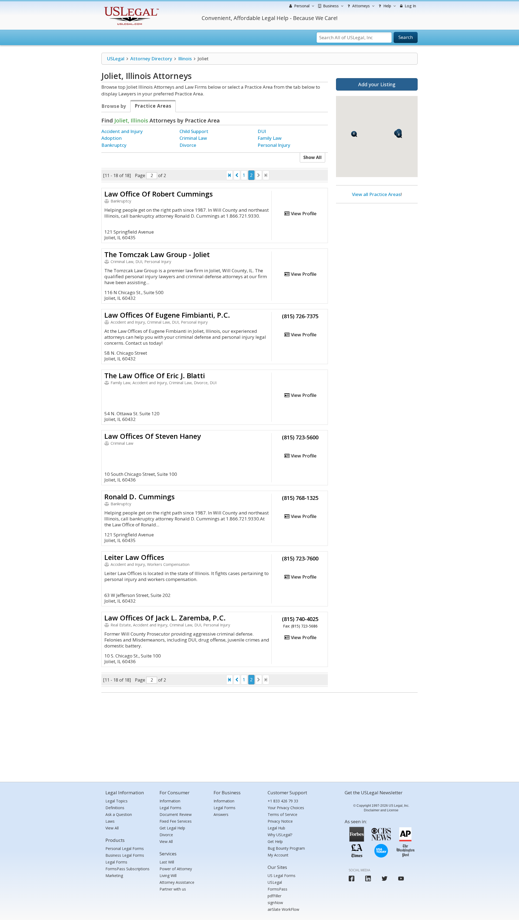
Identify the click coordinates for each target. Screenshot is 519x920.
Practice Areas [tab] (153, 106)
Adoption (111, 138)
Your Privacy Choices (286, 807)
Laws (110, 821)
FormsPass (277, 889)
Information (169, 800)
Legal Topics (116, 800)
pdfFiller (274, 895)
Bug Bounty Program (286, 848)
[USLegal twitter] (384, 878)
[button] (354, 134)
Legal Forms (116, 862)
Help (386, 5)
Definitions (114, 807)
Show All (312, 157)
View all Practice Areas (376, 194)
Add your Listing (376, 84)
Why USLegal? (280, 834)
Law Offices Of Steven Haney (152, 436)
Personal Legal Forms (124, 848)
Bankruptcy (114, 145)
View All (112, 828)
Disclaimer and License (381, 810)
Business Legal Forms (124, 855)
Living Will (168, 875)
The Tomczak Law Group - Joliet (157, 254)
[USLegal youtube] (401, 878)
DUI (262, 131)
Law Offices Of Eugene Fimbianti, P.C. (167, 315)
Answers (221, 814)
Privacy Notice (280, 821)
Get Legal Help (172, 828)
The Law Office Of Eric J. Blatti (154, 375)
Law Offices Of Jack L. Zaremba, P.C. (165, 618)
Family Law (270, 138)
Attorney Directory (151, 58)
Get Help (275, 841)
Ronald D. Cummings (139, 496)
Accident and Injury (122, 131)
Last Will (166, 862)
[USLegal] (130, 7)
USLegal (115, 58)
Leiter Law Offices (134, 557)
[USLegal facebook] (351, 878)
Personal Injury (274, 145)
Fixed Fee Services (175, 821)
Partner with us (172, 889)
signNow (275, 902)
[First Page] (229, 175)
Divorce (187, 145)
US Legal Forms (281, 875)
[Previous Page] (237, 175)
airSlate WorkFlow (283, 909)
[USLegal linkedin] (368, 878)
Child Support (193, 131)
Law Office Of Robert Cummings (158, 194)
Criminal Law (193, 138)
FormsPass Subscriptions (127, 868)
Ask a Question (118, 814)
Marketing (114, 875)
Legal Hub (276, 828)
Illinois (185, 58)
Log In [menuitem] (410, 5)
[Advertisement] (377, 242)
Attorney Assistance (176, 882)
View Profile (303, 213)
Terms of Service (282, 814)
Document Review (175, 814)
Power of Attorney (175, 868)
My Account (278, 855)
